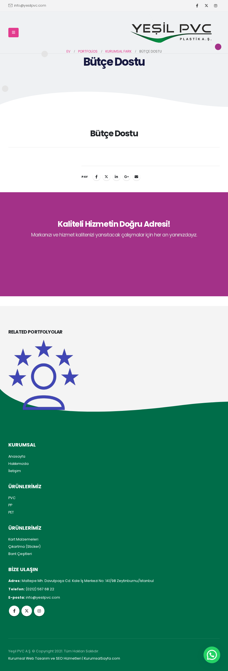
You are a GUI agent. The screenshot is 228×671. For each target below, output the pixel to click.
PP (10, 505)
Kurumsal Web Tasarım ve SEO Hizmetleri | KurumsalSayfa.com (64, 658)
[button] (13, 32)
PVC (12, 497)
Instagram (39, 611)
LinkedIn (116, 177)
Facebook (96, 177)
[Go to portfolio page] (43, 375)
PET (11, 512)
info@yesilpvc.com (30, 5)
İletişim (14, 470)
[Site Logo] (171, 32)
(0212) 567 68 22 (40, 589)
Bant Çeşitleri (20, 553)
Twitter (106, 177)
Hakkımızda (18, 463)
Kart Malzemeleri (23, 539)
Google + (126, 177)
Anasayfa (16, 456)
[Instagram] (215, 5)
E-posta (136, 177)
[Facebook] (197, 5)
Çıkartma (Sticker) (24, 546)
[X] (206, 5)
